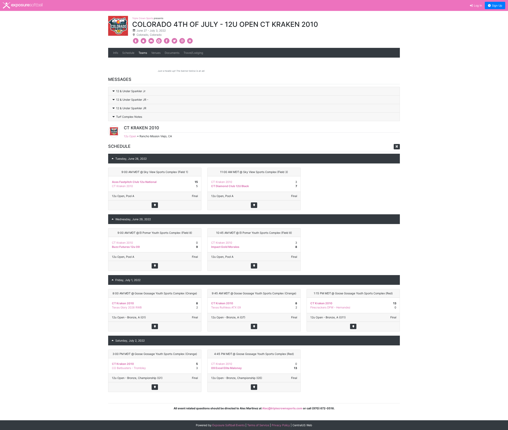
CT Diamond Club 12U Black (230, 186)
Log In (477, 5)
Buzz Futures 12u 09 (126, 246)
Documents (172, 52)
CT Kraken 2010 (122, 186)
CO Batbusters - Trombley (129, 368)
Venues (156, 52)
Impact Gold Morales (225, 246)
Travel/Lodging (193, 52)
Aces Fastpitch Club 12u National (134, 182)
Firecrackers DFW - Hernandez (330, 307)
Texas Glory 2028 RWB (127, 307)
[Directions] (155, 205)
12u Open (130, 136)
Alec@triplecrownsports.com (282, 408)
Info (115, 52)
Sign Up (496, 5)
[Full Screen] (397, 146)
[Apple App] (143, 41)
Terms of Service (258, 425)
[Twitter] (174, 41)
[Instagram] (182, 41)
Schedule (128, 52)
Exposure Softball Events (228, 425)
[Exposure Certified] (158, 41)
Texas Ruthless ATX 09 (226, 307)
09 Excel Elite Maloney (226, 368)
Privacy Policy (281, 425)
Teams (143, 52)
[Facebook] (166, 41)
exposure (26, 5)
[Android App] (151, 41)
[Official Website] (189, 41)
